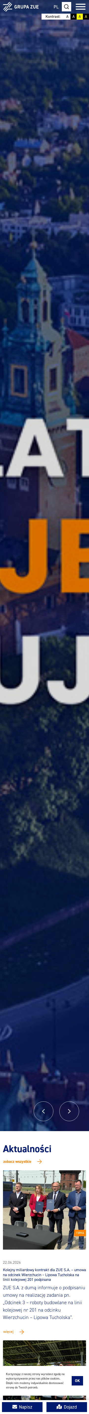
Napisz (25, 1407)
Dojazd (70, 1407)
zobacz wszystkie (17, 1161)
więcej (8, 1331)
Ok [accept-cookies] (77, 1380)
